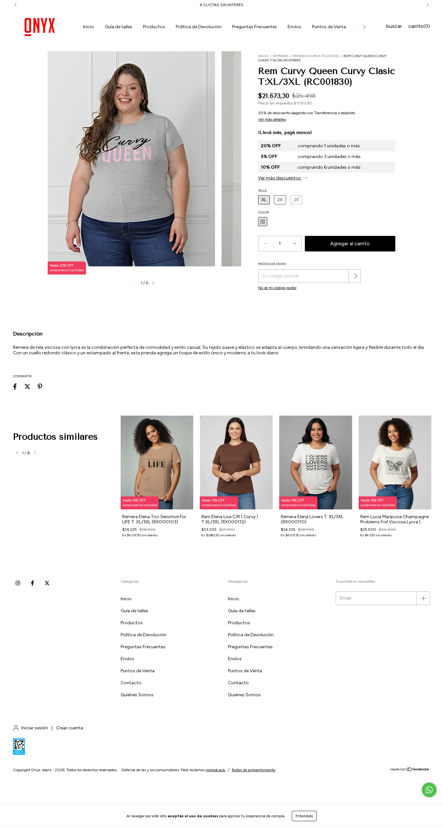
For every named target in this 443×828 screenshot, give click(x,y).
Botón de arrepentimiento (253, 770)
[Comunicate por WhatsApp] (429, 790)
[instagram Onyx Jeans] (18, 583)
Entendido (304, 816)
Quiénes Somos (137, 695)
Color (263, 212)
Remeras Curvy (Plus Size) (316, 56)
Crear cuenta (69, 728)
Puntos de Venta (329, 27)
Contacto (131, 683)
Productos (154, 27)
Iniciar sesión (34, 728)
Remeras (280, 56)
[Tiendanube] (409, 770)
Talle (262, 191)
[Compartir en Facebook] (15, 386)
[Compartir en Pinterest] (40, 386)
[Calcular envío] (355, 276)
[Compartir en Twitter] (27, 386)
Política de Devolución (199, 27)
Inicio (88, 27)
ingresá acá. (216, 770)
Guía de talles (118, 27)
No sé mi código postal (277, 288)
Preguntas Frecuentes (254, 27)
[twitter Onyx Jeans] (47, 583)
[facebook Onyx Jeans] (32, 583)
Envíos (294, 27)
